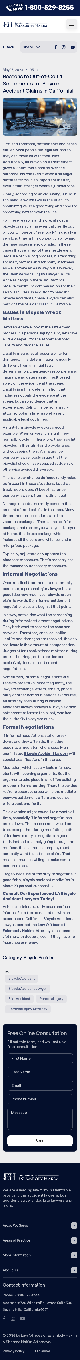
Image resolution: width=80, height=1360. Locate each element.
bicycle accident (21, 978)
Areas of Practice (16, 1240)
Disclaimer (41, 1351)
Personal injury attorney (27, 1009)
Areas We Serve (15, 1225)
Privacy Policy (13, 1351)
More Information (17, 1255)
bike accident (19, 998)
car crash (40, 304)
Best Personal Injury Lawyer (34, 274)
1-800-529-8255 (49, 7)
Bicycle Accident (40, 957)
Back (10, 47)
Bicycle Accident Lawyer (46, 753)
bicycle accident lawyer (27, 988)
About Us (10, 1270)
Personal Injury (51, 998)
